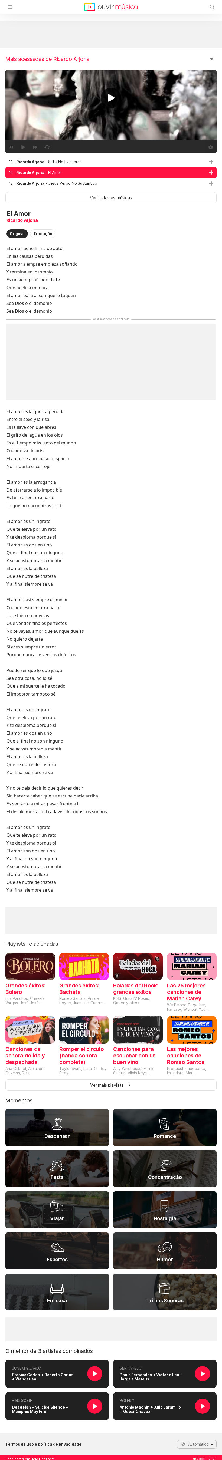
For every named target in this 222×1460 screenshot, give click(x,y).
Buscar (212, 7)
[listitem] (111, 161)
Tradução (42, 233)
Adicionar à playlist (211, 162)
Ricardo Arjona (22, 220)
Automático (198, 1444)
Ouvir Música (111, 7)
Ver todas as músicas (111, 197)
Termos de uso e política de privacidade (43, 1444)
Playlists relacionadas (31, 944)
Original (17, 233)
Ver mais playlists (107, 1085)
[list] (111, 172)
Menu (9, 7)
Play (111, 98)
